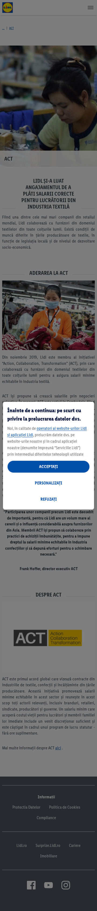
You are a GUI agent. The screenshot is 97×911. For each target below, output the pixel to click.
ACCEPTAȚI (48, 466)
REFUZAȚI (48, 499)
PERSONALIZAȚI (48, 483)
